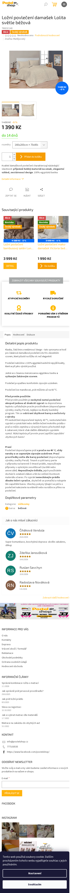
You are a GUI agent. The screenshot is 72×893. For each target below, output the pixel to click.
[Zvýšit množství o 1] (14, 155)
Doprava (6, 644)
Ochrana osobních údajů (14, 662)
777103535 (12, 746)
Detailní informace (11, 179)
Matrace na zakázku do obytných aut (21, 723)
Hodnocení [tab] (18, 335)
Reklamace (7, 653)
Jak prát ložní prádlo (12, 699)
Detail (10, 265)
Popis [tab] (8, 335)
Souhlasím (34, 884)
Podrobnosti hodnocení (47, 35)
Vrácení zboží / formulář (14, 649)
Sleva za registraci (11, 707)
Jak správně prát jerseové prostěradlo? (23, 691)
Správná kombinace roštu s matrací (20, 683)
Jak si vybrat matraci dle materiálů (20, 715)
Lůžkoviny (23, 504)
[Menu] (64, 4)
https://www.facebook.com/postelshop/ (28, 752)
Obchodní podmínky (12, 657)
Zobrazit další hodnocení (56, 597)
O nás (5, 635)
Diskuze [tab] (31, 335)
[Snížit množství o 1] (14, 159)
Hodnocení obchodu (12, 666)
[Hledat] (45, 4)
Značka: (15, 39)
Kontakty (6, 640)
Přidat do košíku (33, 156)
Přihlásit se (12, 793)
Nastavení (34, 873)
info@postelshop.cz (17, 741)
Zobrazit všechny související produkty (36, 280)
